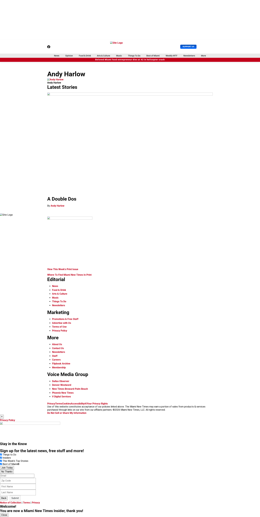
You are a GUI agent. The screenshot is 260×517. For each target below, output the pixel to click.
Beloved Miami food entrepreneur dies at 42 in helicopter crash (130, 59)
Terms (58, 403)
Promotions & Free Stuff (65, 319)
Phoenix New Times (63, 392)
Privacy (51, 403)
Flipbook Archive (61, 363)
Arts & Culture (103, 55)
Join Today (7, 467)
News (56, 55)
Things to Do (9, 454)
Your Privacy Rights (97, 403)
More (203, 55)
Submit (15, 498)
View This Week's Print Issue (62, 269)
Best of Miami (153, 55)
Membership (59, 367)
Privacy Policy (59, 330)
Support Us (188, 46)
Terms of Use (59, 326)
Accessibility (77, 403)
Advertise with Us (61, 323)
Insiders (7, 457)
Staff (54, 355)
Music (119, 55)
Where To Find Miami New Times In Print (69, 274)
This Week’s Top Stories (15, 461)
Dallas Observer (60, 381)
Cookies (66, 403)
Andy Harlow (57, 205)
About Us (57, 344)
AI (85, 403)
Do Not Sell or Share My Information (66, 413)
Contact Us (58, 348)
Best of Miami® (11, 464)
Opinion (69, 55)
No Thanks (6, 471)
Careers (56, 359)
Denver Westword (61, 385)
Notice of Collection (10, 502)
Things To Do (134, 55)
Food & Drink (85, 55)
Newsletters (189, 55)
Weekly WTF (171, 55)
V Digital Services (61, 396)
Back (3, 498)
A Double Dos (61, 199)
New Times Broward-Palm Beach (70, 388)
